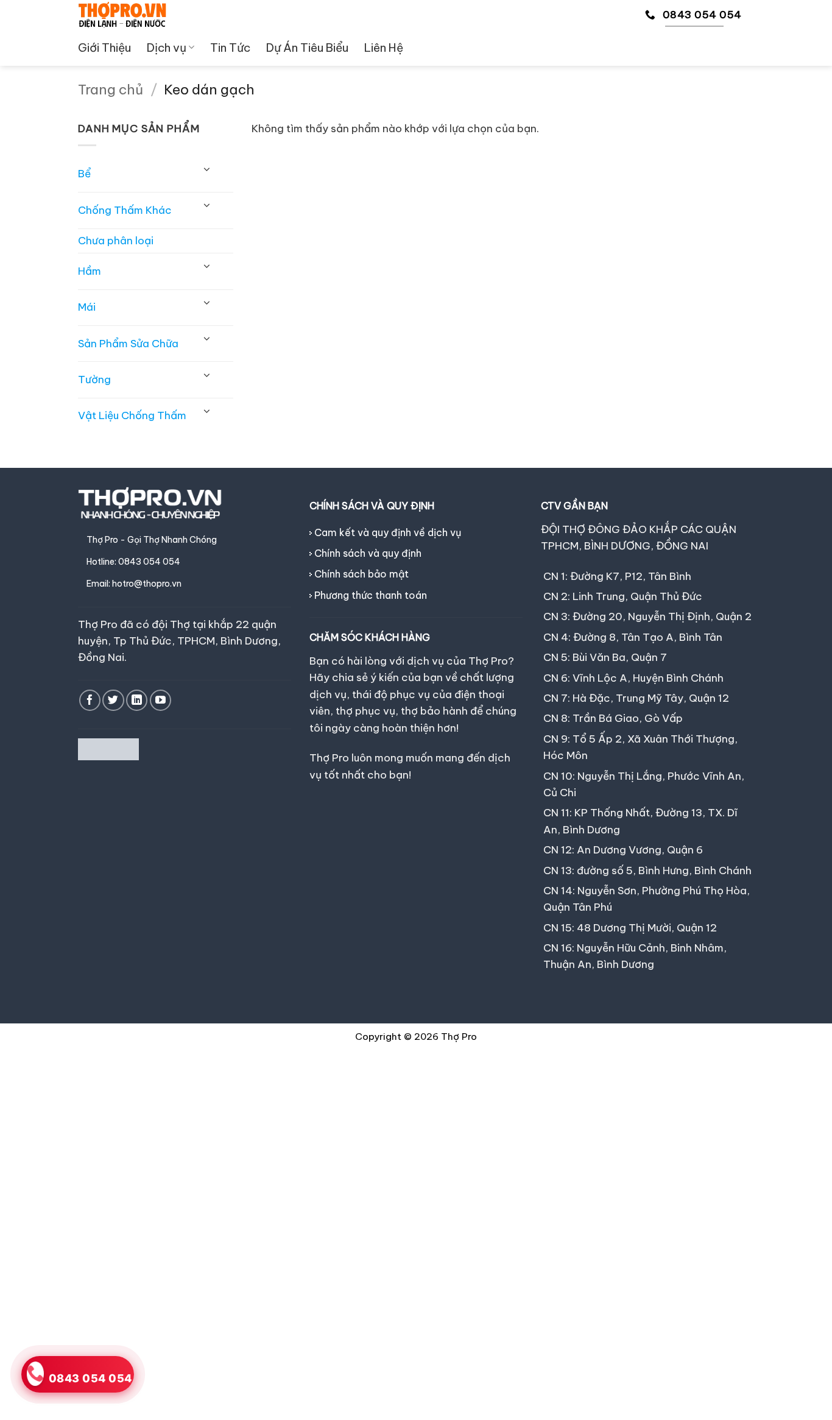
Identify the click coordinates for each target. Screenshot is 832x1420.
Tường (94, 379)
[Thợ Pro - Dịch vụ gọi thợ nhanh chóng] (122, 15)
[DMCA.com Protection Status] (108, 748)
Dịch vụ (166, 47)
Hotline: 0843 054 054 (133, 561)
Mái (87, 307)
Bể (84, 173)
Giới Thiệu (104, 47)
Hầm (89, 271)
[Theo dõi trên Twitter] (113, 700)
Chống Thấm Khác (125, 210)
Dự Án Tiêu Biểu (307, 47)
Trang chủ (110, 89)
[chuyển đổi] (207, 169)
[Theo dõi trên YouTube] (160, 700)
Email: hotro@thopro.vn (134, 583)
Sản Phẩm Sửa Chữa (128, 343)
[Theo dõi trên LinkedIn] (136, 700)
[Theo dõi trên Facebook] (89, 700)
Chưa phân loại (115, 240)
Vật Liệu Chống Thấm (132, 415)
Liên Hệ (383, 47)
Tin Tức (230, 47)
